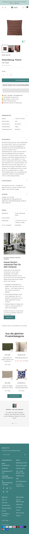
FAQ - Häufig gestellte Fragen (20, 472)
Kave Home (7, 354)
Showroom (19, 102)
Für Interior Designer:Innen (20, 485)
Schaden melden (20, 468)
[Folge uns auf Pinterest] (10, 488)
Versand (18, 510)
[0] (23, 7)
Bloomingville (22, 382)
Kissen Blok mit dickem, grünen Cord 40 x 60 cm (7, 359)
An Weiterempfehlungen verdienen (7, 482)
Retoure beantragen (21, 465)
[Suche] (5, 7)
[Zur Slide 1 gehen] (12, 423)
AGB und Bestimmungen (20, 500)
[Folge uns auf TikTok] (3, 491)
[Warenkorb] (26, 7)
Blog (17, 478)
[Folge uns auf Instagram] (7, 488)
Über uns (4, 499)
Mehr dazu (17, 3)
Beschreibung (6, 139)
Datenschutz (19, 504)
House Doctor (6, 55)
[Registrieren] (24, 454)
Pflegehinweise (6, 180)
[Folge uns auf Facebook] (3, 488)
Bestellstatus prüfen (21, 462)
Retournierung (20, 512)
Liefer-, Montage (8, 95)
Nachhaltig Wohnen (21, 481)
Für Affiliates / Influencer (6, 514)
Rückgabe (5, 194)
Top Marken (5, 468)
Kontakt (4, 511)
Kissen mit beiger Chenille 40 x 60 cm (7, 386)
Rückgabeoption (18, 95)
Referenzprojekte (6, 508)
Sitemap (18, 515)
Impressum (19, 507)
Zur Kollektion (14, 396)
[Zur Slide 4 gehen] (16, 423)
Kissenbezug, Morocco (21, 357)
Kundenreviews (6, 505)
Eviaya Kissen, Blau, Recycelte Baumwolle (21, 386)
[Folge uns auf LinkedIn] (7, 491)
